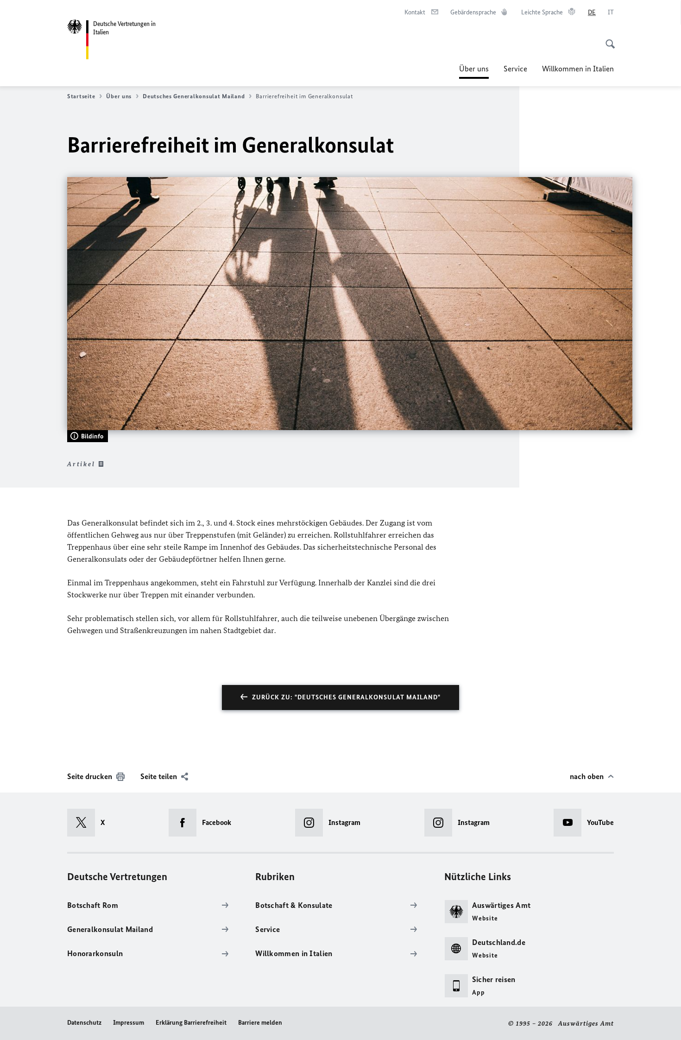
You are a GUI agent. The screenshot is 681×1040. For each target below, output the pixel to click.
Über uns (474, 71)
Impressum (128, 1023)
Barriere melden (260, 1023)
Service (515, 68)
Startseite (81, 96)
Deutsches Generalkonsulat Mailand (194, 96)
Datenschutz (84, 1023)
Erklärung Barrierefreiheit (191, 1023)
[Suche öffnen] (607, 38)
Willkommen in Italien (578, 68)
